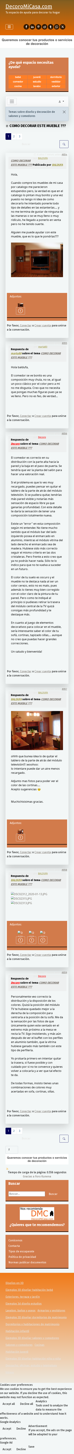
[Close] (64, 112)
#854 (64, 154)
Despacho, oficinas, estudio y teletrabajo (31, 1365)
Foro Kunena (43, 1176)
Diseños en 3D (15, 1283)
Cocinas (39, 1345)
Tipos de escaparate (21, 1251)
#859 (64, 972)
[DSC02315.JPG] (21, 898)
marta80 (42, 346)
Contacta (14, 1246)
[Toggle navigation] (12, 101)
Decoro (42, 437)
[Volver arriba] (68, 1447)
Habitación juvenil (17, 1351)
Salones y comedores (19, 1345)
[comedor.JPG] (37, 259)
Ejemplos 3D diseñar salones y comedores (32, 1338)
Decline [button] (21, 1428)
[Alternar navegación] (9, 26)
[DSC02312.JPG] (37, 730)
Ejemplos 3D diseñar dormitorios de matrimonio (36, 1317)
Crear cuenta (42, 325)
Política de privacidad (22, 1257)
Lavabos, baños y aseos (20, 1310)
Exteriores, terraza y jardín (23, 1296)
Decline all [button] (26, 1404)
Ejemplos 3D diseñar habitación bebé (29, 1290)
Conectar (25, 325)
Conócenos (15, 1240)
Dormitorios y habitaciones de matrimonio (32, 1324)
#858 (64, 869)
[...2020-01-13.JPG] (29, 894)
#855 (64, 343)
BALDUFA (43, 158)
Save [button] (31, 1446)
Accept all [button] (9, 1404)
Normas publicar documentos (27, 1262)
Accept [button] (7, 1428)
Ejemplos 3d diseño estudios (24, 1303)
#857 (64, 689)
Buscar (53, 1194)
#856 (64, 433)
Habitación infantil (17, 1331)
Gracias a (28, 1176)
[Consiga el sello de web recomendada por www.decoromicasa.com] (37, 1213)
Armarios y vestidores (51, 1310)
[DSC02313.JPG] (21, 903)
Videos (10, 1372)
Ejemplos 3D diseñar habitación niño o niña (33, 1358)
